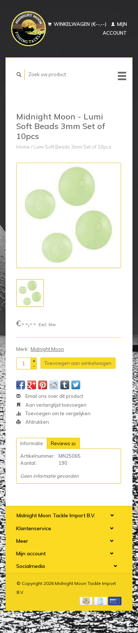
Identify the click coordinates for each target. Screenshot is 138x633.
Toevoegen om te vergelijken (57, 413)
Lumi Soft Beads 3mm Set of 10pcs (72, 147)
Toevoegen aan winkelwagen (78, 363)
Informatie (31, 443)
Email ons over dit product (53, 396)
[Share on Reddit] (53, 384)
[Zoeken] (19, 74)
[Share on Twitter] (75, 384)
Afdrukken (36, 422)
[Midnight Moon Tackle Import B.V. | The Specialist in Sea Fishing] (28, 28)
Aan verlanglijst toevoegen (55, 405)
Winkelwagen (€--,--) (80, 24)
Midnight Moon (47, 349)
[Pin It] (42, 384)
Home (23, 147)
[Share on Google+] (31, 384)
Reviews (63, 443)
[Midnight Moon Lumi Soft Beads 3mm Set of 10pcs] (69, 215)
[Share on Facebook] (20, 384)
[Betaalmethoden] (86, 600)
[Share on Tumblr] (64, 384)
